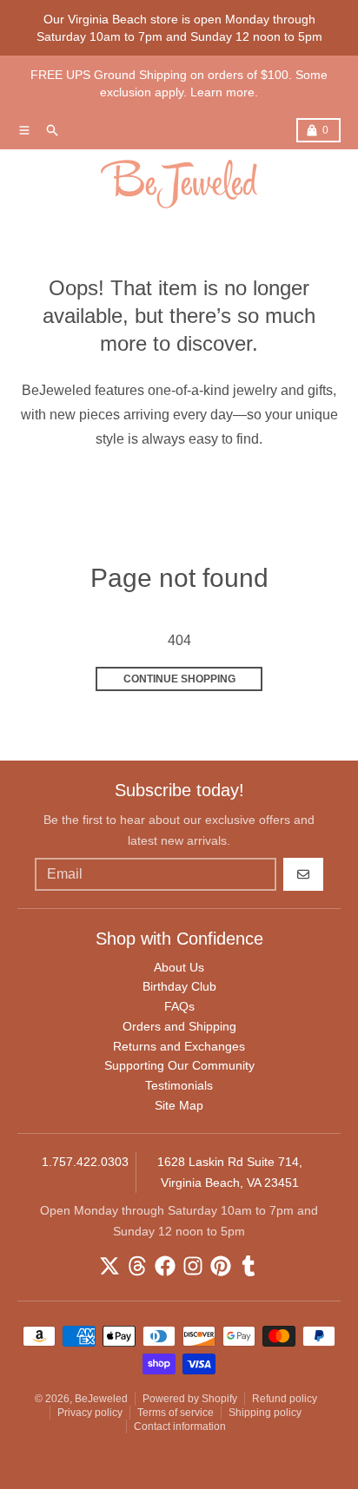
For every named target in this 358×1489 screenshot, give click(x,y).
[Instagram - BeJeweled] (192, 1265)
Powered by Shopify (190, 1399)
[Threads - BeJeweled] (137, 1265)
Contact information (180, 1426)
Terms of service (175, 1413)
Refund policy (284, 1399)
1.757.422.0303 (85, 1162)
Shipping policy (265, 1413)
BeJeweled (101, 1399)
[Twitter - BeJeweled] (109, 1265)
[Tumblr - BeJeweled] (248, 1265)
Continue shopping (179, 679)
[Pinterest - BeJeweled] (220, 1265)
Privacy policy (90, 1413)
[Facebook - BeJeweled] (165, 1265)
